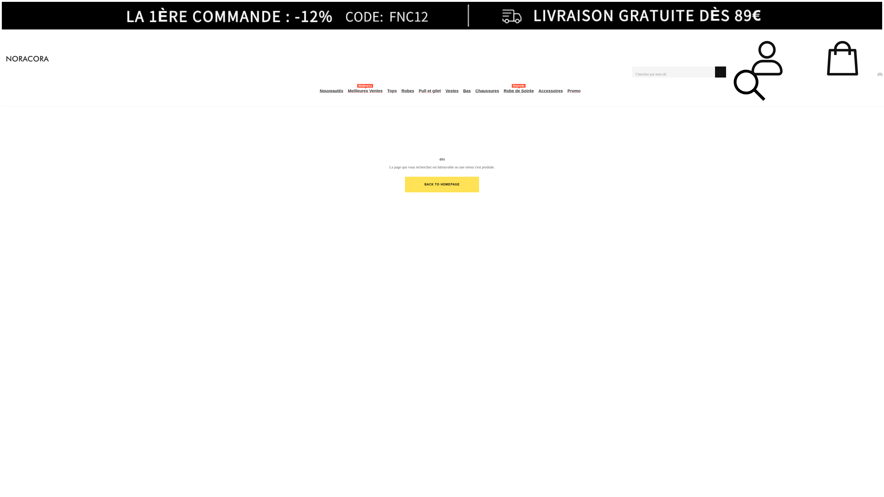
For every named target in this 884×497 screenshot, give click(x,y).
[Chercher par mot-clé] (673, 72)
